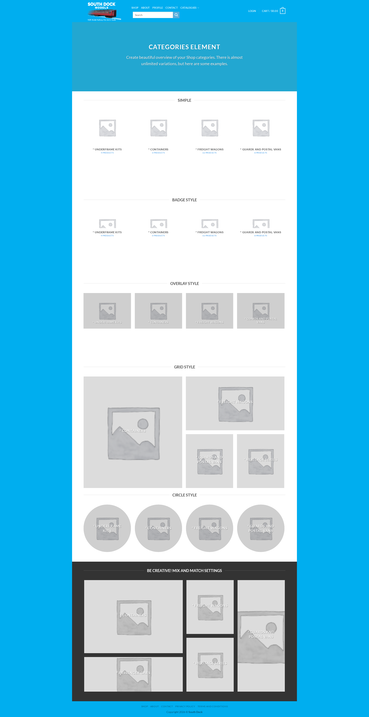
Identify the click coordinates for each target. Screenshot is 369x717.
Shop (134, 7)
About (145, 7)
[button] (252, 11)
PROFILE (157, 7)
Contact (171, 7)
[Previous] (84, 152)
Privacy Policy (185, 706)
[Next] (284, 152)
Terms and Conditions (213, 706)
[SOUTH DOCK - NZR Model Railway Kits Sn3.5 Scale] (105, 11)
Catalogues (188, 7)
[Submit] (176, 15)
